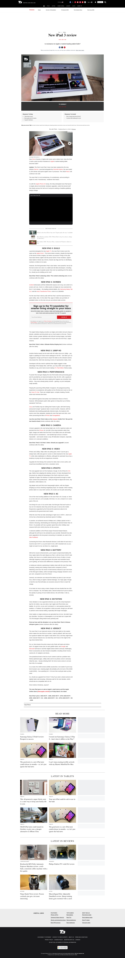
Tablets (64, 32)
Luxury (68, 6)
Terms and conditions (81, 937)
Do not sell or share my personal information (62, 942)
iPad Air (36, 169)
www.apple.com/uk (43, 691)
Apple (52, 161)
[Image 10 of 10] (69, 143)
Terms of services (48, 321)
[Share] (60, 47)
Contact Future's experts (59, 937)
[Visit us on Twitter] (73, 2)
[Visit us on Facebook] (70, 2)
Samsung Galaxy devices (57, 917)
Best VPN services (55, 922)
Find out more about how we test (83, 125)
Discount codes (86, 922)
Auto (73, 6)
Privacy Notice (34, 322)
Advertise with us (69, 939)
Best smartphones (71, 920)
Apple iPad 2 (40, 253)
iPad (33, 159)
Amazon (55, 419)
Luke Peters (54, 129)
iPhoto (48, 415)
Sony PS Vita (35, 392)
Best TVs (69, 917)
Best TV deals (86, 920)
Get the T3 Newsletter (51, 9)
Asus (30, 406)
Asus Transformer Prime (44, 291)
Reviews (74, 129)
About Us (71, 937)
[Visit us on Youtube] (78, 2)
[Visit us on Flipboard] (82, 2)
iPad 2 (68, 171)
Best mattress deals (87, 917)
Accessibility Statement (44, 937)
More (78, 6)
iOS (69, 471)
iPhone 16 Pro (54, 914)
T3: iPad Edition (59, 368)
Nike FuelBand (33, 537)
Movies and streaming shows (58, 920)
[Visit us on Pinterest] (75, 2)
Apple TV (48, 251)
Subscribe (100, 2)
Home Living (61, 6)
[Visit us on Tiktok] (85, 2)
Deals (39, 9)
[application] (51, 209)
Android (31, 285)
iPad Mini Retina (58, 169)
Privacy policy (49, 939)
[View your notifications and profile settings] (95, 2)
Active (53, 6)
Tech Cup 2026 (90, 9)
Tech (48, 6)
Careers (77, 939)
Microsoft (32, 648)
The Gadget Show (78, 9)
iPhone (41, 430)
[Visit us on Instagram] (80, 2)
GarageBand (56, 415)
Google (63, 646)
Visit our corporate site (79, 953)
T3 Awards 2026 (65, 9)
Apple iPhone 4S (41, 184)
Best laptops (70, 914)
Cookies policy (58, 939)
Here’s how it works (80, 50)
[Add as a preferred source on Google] (62, 947)
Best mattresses (71, 922)
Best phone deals (86, 914)
